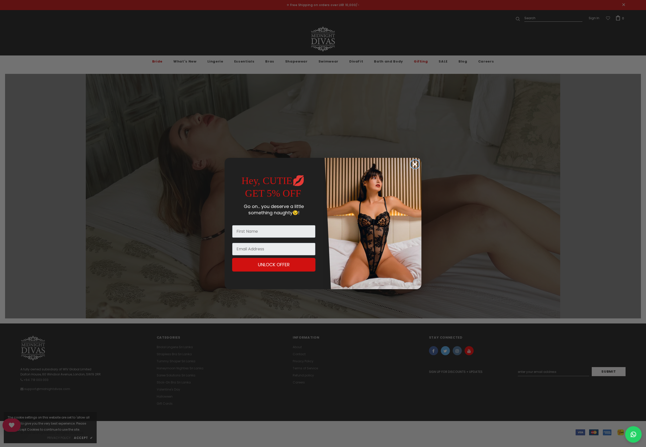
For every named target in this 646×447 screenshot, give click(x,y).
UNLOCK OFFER (274, 264)
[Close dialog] (415, 164)
